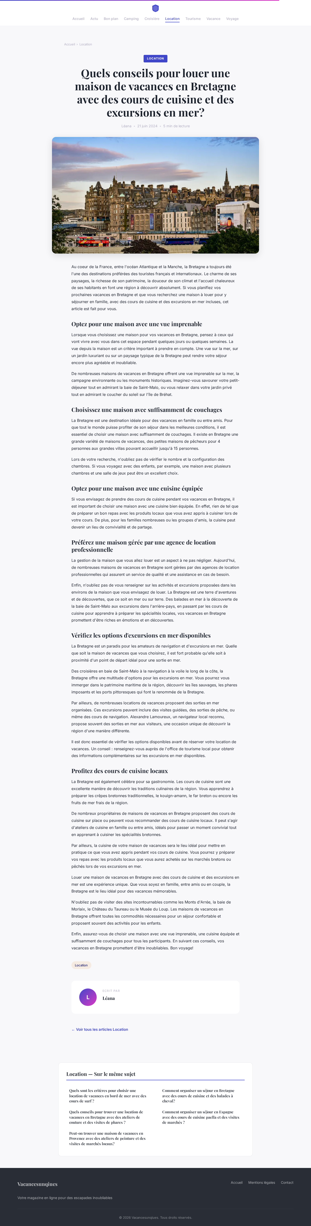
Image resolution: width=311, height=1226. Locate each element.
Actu (94, 19)
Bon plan (111, 19)
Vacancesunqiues (37, 1183)
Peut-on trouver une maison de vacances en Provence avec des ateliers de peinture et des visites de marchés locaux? (107, 1138)
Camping (131, 19)
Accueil (78, 19)
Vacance (213, 19)
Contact (287, 1182)
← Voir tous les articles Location (99, 1029)
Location (172, 19)
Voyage (232, 19)
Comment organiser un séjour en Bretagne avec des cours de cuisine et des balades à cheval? (198, 1095)
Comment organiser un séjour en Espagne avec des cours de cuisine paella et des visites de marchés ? (200, 1117)
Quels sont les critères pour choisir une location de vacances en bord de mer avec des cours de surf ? (107, 1095)
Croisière (152, 19)
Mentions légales (261, 1182)
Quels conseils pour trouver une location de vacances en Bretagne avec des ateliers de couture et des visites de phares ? (106, 1117)
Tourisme (193, 19)
